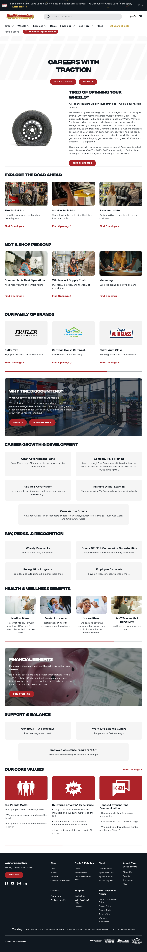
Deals (53, 26)
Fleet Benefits (105, 869)
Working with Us (58, 900)
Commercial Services (60, 881)
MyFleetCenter (106, 877)
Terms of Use (105, 914)
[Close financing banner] (142, 5)
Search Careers (63, 81)
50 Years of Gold (119, 26)
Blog (125, 884)
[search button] (47, 17)
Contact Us (14, 875)
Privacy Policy (105, 910)
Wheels (54, 873)
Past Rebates (81, 873)
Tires (53, 869)
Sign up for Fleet (106, 873)
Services (54, 877)
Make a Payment (106, 881)
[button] (133, 16)
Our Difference (42, 422)
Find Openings (13, 226)
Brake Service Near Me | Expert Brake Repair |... (88, 929)
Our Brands (128, 880)
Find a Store (12, 31)
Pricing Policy (105, 906)
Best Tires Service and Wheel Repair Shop (44, 929)
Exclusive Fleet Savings (124, 929)
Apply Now (56, 896)
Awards (18, 422)
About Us (87, 81)
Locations (79, 907)
